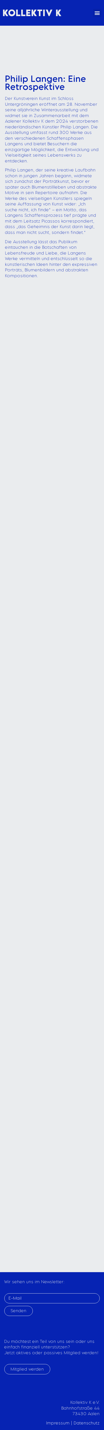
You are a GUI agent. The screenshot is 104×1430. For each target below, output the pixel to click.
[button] (97, 13)
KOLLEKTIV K (32, 12)
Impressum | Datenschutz (73, 1422)
